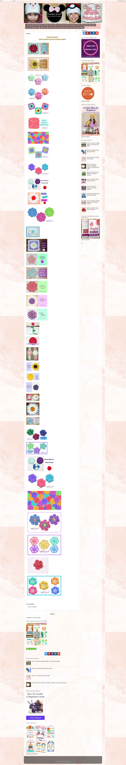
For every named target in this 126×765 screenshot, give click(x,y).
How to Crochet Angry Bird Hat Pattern (92, 208)
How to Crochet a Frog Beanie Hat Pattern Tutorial (93, 174)
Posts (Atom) (36, 617)
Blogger (68, 761)
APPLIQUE (46, 25)
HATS (27, 27)
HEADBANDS (35, 27)
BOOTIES (64, 25)
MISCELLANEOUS (60, 27)
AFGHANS (29, 25)
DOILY (79, 25)
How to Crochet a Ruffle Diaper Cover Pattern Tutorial (93, 202)
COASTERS (72, 25)
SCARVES (70, 27)
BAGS (58, 25)
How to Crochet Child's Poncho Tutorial (93, 180)
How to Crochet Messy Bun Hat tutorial (42, 668)
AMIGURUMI (37, 25)
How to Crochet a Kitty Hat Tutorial (41, 675)
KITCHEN (51, 27)
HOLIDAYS (43, 27)
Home (52, 614)
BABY (52, 25)
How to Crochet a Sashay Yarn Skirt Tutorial (91, 188)
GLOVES (93, 25)
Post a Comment (32, 606)
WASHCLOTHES (79, 27)
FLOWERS (85, 25)
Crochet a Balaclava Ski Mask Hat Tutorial (93, 194)
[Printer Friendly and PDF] (31, 649)
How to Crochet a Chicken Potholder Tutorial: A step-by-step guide (49, 682)
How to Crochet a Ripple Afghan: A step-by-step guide (46, 661)
